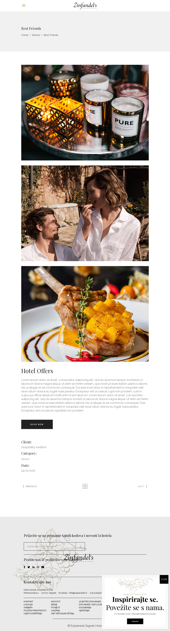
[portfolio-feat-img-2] (85, 213)
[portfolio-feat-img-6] (85, 112)
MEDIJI (54, 604)
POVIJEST (55, 607)
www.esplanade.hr (99, 593)
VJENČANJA (84, 610)
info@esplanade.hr (78, 593)
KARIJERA (28, 607)
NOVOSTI (55, 601)
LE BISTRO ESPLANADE (90, 601)
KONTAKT (28, 601)
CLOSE (164, 579)
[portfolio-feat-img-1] (85, 314)
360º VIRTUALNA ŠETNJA (62, 613)
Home (24, 35)
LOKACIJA (28, 604)
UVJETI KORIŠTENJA (33, 613)
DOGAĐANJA (85, 607)
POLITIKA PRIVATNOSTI (35, 610)
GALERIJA (55, 610)
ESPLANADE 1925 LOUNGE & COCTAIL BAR (99, 604)
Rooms (36, 35)
